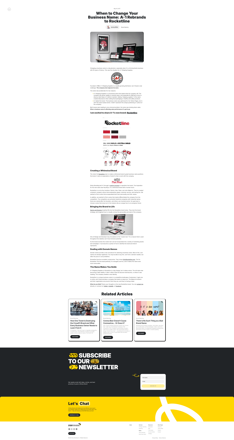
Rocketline (132, 113)
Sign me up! (153, 386)
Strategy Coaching (142, 426)
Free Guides (150, 430)
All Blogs (150, 433)
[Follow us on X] (72, 429)
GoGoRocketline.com (129, 259)
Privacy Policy (155, 437)
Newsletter (150, 426)
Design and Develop (96, 210)
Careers (159, 430)
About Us (159, 426)
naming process (114, 185)
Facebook (118, 286)
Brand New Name (142, 434)
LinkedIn (110, 286)
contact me (140, 284)
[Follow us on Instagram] (74, 429)
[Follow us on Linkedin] (77, 429)
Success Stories (151, 431)
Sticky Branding (142, 432)
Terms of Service (162, 437)
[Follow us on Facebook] (69, 429)
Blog (149, 428)
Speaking (141, 428)
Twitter (106, 286)
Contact (159, 431)
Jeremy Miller (160, 428)
